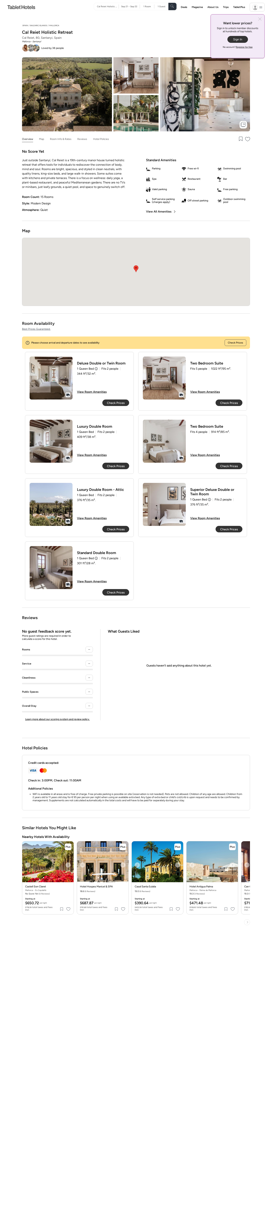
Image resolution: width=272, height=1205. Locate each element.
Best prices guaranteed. (36, 329)
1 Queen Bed (85, 368)
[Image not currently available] (51, 378)
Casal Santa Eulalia (145, 886)
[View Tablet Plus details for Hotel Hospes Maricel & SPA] (123, 846)
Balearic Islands (38, 25)
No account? (238, 47)
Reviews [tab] (82, 139)
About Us (213, 7)
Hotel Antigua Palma (201, 886)
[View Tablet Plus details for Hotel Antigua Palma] (232, 846)
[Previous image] (27, 865)
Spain (25, 25)
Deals (184, 7)
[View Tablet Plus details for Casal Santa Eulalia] (177, 846)
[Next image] (68, 865)
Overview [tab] (27, 139)
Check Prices (235, 342)
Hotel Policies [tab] (101, 139)
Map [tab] (41, 139)
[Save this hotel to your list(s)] (240, 139)
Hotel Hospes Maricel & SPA (96, 886)
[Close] (259, 19)
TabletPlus (239, 7)
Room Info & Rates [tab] (60, 139)
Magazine (197, 7)
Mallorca (54, 25)
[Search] (172, 6)
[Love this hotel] (248, 139)
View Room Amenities (92, 392)
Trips (226, 7)
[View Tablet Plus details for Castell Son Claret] (68, 846)
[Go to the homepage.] (21, 7)
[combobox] (108, 6)
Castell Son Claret (35, 886)
